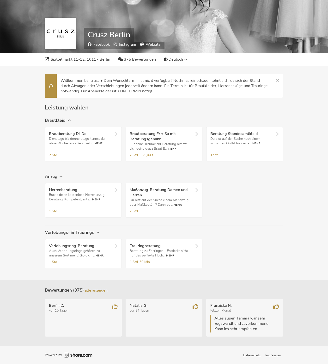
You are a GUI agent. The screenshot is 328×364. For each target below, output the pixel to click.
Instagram (127, 44)
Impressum (273, 355)
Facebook (101, 44)
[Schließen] (277, 80)
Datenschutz (252, 355)
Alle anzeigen (96, 290)
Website (153, 44)
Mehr (99, 143)
